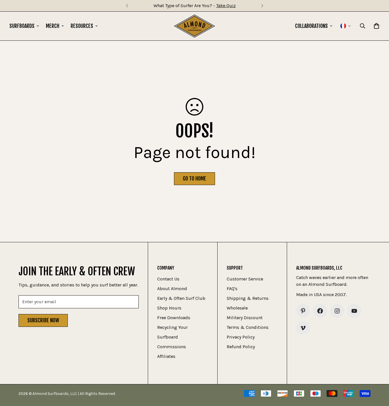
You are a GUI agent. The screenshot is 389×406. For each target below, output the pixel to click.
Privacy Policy (241, 337)
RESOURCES (82, 26)
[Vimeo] (303, 328)
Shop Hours (169, 308)
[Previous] (126, 5)
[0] (376, 25)
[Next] (262, 5)
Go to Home (194, 178)
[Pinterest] (303, 311)
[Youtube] (354, 311)
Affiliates (166, 356)
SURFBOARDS (21, 26)
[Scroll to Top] (377, 375)
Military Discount (245, 317)
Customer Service (245, 279)
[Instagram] (337, 311)
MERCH (52, 26)
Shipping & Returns (248, 298)
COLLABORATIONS (311, 26)
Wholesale (237, 308)
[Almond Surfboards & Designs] (194, 26)
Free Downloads (173, 317)
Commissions (171, 346)
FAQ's (232, 288)
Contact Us (168, 279)
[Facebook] (320, 311)
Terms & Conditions (248, 327)
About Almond (172, 288)
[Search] (362, 26)
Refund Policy (241, 346)
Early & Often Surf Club (181, 298)
